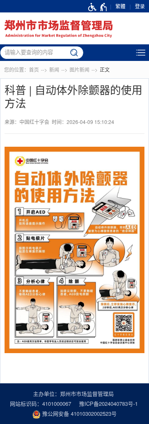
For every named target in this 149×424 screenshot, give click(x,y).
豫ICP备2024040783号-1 (108, 403)
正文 (105, 69)
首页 (34, 69)
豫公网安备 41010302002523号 (79, 413)
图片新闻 (79, 69)
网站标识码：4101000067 (40, 403)
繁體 (120, 6)
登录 (140, 6)
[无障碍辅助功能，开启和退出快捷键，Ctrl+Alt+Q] (97, 6)
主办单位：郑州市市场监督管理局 (73, 393)
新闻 (54, 69)
